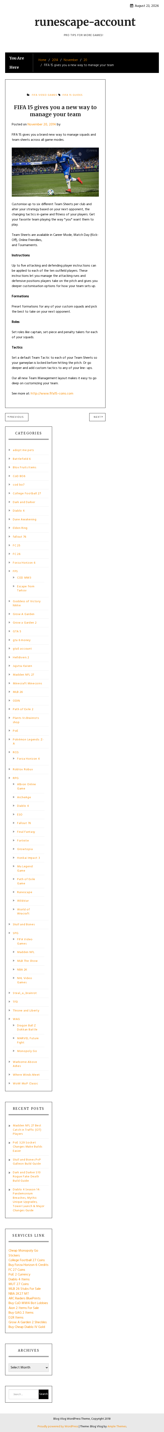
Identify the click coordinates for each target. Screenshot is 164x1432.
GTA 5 (17, 631)
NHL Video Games (24, 980)
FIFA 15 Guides (73, 95)
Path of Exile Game (26, 881)
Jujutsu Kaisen (22, 666)
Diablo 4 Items (19, 1279)
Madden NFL (26, 952)
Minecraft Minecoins (27, 683)
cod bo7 (19, 484)
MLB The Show (27, 961)
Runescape (24, 892)
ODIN (16, 700)
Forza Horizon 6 (24, 562)
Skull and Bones (24, 924)
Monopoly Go (27, 1051)
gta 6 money (22, 640)
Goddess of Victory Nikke (27, 603)
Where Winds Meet (26, 1074)
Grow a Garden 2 (25, 622)
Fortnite (23, 840)
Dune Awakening (25, 519)
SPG (16, 933)
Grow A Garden (24, 614)
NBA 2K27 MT (19, 1294)
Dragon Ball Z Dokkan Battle (27, 1027)
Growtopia (25, 849)
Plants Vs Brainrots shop (26, 720)
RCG (16, 752)
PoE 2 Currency (19, 1274)
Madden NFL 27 (23, 674)
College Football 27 (27, 493)
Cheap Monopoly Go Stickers (23, 1253)
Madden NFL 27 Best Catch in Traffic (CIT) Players (27, 1129)
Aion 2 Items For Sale (24, 1308)
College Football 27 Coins (27, 1260)
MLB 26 (18, 692)
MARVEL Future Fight (28, 1040)
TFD (15, 1002)
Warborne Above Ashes (25, 1064)
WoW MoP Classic (25, 1083)
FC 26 (16, 554)
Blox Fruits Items (24, 467)
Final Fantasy (26, 832)
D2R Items (16, 1317)
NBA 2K (22, 969)
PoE (15, 730)
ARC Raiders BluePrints (25, 1298)
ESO (20, 814)
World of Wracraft (23, 911)
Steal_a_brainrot (25, 993)
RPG (16, 778)
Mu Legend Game (25, 868)
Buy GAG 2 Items (21, 1313)
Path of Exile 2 (23, 709)
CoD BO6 (19, 476)
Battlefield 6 (22, 459)
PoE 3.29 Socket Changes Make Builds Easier (27, 1146)
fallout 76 (19, 536)
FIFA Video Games (44, 95)
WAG (16, 1019)
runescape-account (85, 22)
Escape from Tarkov (26, 588)
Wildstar (23, 900)
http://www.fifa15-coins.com (52, 393)
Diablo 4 (19, 510)
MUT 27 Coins (19, 1284)
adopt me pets (23, 450)
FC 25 (16, 545)
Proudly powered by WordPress (58, 1426)
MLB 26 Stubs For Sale (25, 1289)
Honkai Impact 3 (28, 858)
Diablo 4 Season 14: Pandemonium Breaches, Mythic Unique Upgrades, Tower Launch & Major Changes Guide (28, 1200)
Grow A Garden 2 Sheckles (28, 1322)
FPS (15, 571)
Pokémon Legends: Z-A (28, 741)
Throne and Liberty (26, 1010)
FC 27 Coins (17, 1270)
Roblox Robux (23, 769)
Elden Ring (20, 528)
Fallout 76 (24, 823)
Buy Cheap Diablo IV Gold (27, 1327)
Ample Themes (116, 1426)
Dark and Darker (24, 502)
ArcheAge (24, 797)
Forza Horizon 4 (28, 758)
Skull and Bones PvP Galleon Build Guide (27, 1161)
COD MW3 (24, 577)
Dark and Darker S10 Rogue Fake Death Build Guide (27, 1176)
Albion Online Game (26, 786)
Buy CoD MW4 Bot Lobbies (28, 1303)
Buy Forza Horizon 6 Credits (28, 1265)
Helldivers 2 (21, 657)
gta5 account (22, 648)
